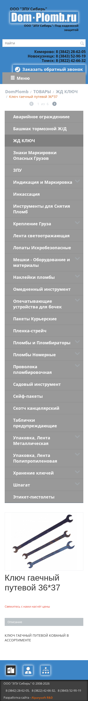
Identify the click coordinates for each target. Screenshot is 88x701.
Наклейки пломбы (34, 277)
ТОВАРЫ (42, 91)
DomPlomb (16, 91)
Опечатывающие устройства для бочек (37, 304)
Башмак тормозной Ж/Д (40, 128)
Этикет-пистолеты (33, 497)
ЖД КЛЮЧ (67, 91)
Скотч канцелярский (36, 408)
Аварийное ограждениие (41, 116)
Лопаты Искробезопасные (42, 247)
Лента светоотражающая (41, 235)
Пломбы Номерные (34, 354)
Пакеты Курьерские (35, 319)
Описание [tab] (15, 622)
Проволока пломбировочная (32, 369)
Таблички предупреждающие (35, 423)
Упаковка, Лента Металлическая (31, 440)
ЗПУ (17, 170)
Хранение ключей (33, 473)
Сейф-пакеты (28, 396)
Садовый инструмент (37, 384)
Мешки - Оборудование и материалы (41, 262)
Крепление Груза (32, 223)
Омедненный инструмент (42, 289)
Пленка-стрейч (29, 330)
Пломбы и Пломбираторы (41, 342)
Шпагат (21, 485)
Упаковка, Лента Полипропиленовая (35, 458)
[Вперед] (54, 104)
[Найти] (82, 43)
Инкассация (26, 194)
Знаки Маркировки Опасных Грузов (35, 155)
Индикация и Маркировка (42, 182)
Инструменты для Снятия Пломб (41, 209)
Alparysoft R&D (42, 698)
